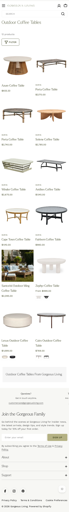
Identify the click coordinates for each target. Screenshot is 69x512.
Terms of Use (44, 446)
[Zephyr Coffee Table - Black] (46, 297)
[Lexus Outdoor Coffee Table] (18, 321)
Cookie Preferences (56, 500)
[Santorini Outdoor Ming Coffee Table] (18, 266)
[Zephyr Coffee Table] (51, 266)
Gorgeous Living (19, 506)
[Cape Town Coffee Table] (18, 216)
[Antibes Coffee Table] (51, 166)
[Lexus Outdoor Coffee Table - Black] (12, 357)
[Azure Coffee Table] (18, 66)
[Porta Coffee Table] (51, 66)
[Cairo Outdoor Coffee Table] (51, 321)
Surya (38, 85)
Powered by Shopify (40, 506)
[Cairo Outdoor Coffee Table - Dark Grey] (38, 357)
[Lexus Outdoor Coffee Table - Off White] (5, 357)
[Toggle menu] (3, 6)
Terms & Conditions (31, 500)
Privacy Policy (9, 500)
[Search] (63, 14)
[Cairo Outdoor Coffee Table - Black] (46, 357)
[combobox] (34, 13)
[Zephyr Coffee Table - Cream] (38, 297)
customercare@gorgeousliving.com (26, 403)
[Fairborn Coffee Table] (51, 216)
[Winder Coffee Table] (18, 166)
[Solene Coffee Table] (51, 116)
